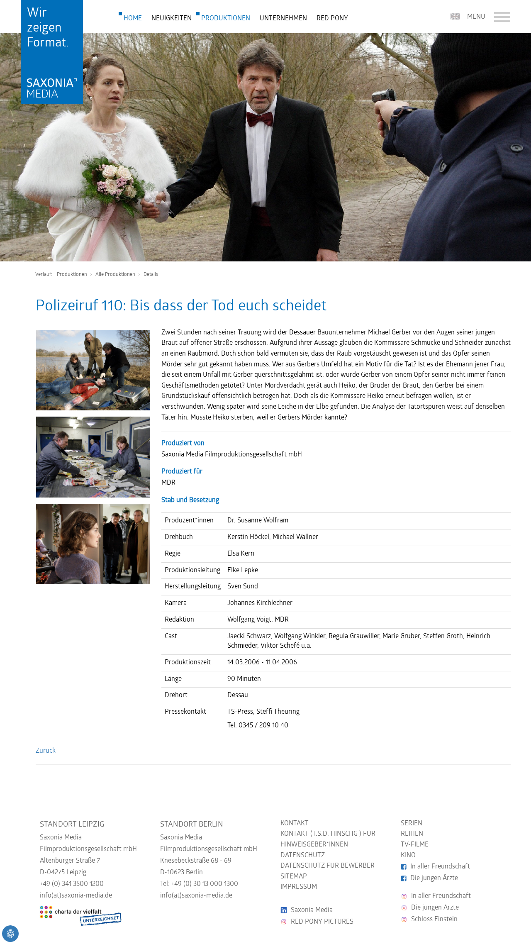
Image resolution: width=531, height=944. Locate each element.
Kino (408, 855)
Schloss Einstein (434, 919)
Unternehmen (283, 18)
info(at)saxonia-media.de (76, 896)
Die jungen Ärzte (434, 878)
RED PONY (332, 18)
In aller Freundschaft (440, 867)
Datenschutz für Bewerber (327, 866)
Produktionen (225, 18)
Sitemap (293, 876)
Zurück (46, 751)
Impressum (298, 887)
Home (133, 18)
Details (151, 274)
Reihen (412, 834)
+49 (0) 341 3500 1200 (72, 884)
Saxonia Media (312, 910)
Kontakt (294, 823)
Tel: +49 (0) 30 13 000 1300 (199, 884)
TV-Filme (415, 845)
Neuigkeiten (171, 18)
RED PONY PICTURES (322, 922)
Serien (411, 823)
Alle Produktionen (115, 274)
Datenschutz (302, 855)
